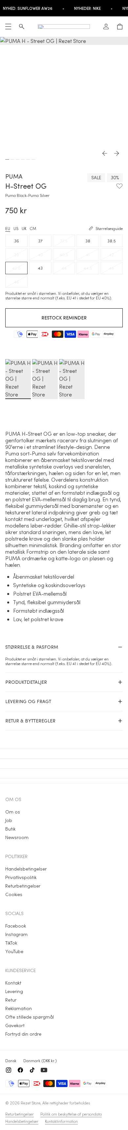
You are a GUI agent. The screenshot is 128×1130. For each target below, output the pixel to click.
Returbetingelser (22, 886)
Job (8, 820)
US (15, 228)
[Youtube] (44, 1070)
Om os (12, 812)
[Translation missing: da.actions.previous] (105, 154)
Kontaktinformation (61, 1121)
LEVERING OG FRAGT (28, 701)
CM (33, 228)
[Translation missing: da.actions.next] (117, 154)
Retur (10, 1000)
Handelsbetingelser (26, 869)
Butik (10, 829)
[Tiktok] (32, 1070)
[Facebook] (20, 1070)
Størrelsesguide (109, 228)
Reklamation (18, 1008)
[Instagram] (8, 1070)
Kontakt (13, 983)
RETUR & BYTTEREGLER (30, 721)
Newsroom (17, 837)
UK (24, 228)
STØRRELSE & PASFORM (31, 647)
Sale (96, 177)
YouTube (14, 951)
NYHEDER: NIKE (87, 8)
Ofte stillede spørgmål (29, 1017)
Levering (14, 991)
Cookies (13, 894)
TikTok (11, 943)
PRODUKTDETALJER (26, 682)
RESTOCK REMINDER (64, 318)
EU (7, 228)
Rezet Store (30, 1102)
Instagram (16, 934)
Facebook (15, 926)
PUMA (13, 176)
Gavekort (15, 1025)
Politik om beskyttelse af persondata (71, 1114)
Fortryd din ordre (23, 1034)
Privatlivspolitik (20, 877)
